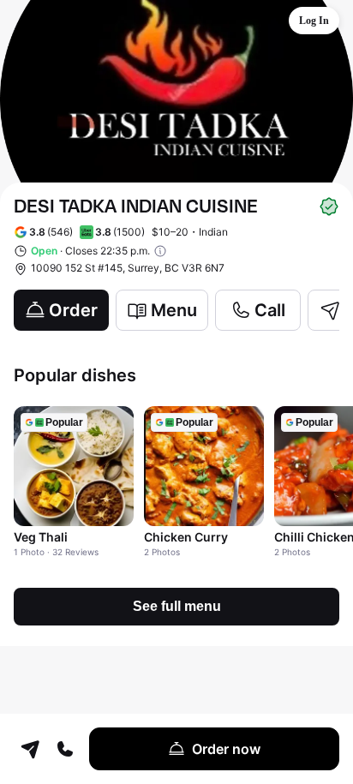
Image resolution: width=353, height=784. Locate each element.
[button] (314, 20)
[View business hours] (160, 251)
